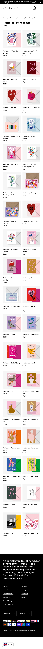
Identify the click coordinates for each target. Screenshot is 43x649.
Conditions (6, 597)
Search (24, 597)
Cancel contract (8, 604)
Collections (12, 18)
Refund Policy (7, 601)
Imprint (5, 590)
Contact (5, 586)
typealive (18, 630)
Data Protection (8, 593)
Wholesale (25, 593)
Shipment (25, 586)
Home (5, 18)
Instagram (25, 590)
